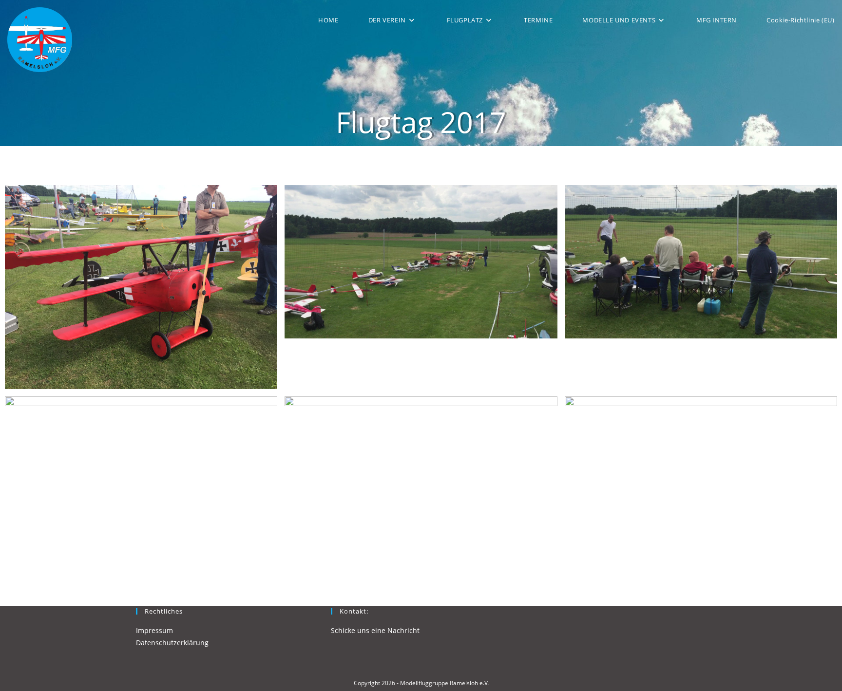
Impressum (154, 630)
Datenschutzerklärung (172, 642)
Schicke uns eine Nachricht (375, 630)
